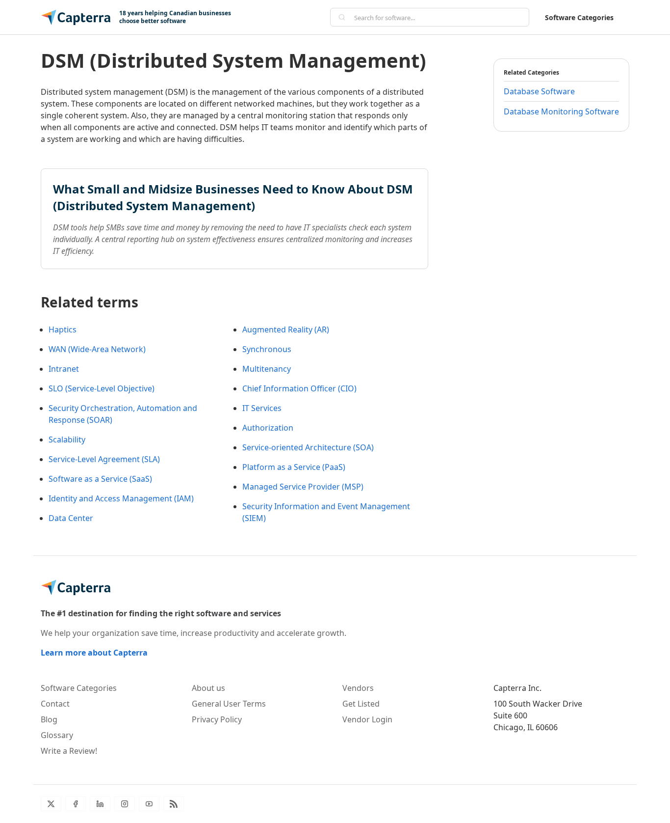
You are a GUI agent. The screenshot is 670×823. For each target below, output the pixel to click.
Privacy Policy (217, 719)
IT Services (262, 408)
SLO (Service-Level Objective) (102, 388)
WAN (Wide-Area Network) (97, 349)
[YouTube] (149, 803)
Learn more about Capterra (94, 652)
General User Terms (229, 703)
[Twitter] (51, 803)
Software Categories (579, 17)
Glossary (57, 735)
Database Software (539, 91)
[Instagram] (124, 803)
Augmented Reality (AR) (285, 329)
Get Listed (361, 703)
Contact (55, 703)
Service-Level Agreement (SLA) (104, 459)
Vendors (358, 688)
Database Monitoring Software (561, 111)
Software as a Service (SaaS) (100, 478)
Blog (49, 719)
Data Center (71, 518)
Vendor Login (367, 719)
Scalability (67, 439)
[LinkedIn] (100, 803)
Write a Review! (69, 750)
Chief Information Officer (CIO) (299, 388)
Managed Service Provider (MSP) (302, 486)
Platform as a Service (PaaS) (293, 467)
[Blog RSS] (173, 803)
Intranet (64, 368)
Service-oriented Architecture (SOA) (308, 447)
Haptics (63, 329)
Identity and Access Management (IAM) (121, 498)
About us (208, 688)
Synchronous (266, 349)
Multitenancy (266, 368)
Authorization (267, 427)
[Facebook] (75, 803)
